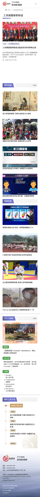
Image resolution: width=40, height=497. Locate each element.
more (13, 443)
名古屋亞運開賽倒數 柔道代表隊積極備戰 (18, 282)
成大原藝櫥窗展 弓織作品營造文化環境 (17, 113)
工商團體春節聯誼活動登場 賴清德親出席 (19, 47)
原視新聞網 (17, 4)
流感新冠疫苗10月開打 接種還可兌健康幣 (18, 168)
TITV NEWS (15, 2)
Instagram (6, 493)
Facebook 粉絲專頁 (8, 488)
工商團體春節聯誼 (13, 44)
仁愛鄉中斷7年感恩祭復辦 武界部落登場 (17, 255)
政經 (4, 44)
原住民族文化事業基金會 (10, 486)
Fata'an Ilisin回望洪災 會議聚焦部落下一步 (18, 310)
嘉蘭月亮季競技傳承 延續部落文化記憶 (17, 141)
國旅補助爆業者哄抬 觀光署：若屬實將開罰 (18, 196)
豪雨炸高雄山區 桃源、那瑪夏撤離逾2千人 (18, 227)
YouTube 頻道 (7, 490)
